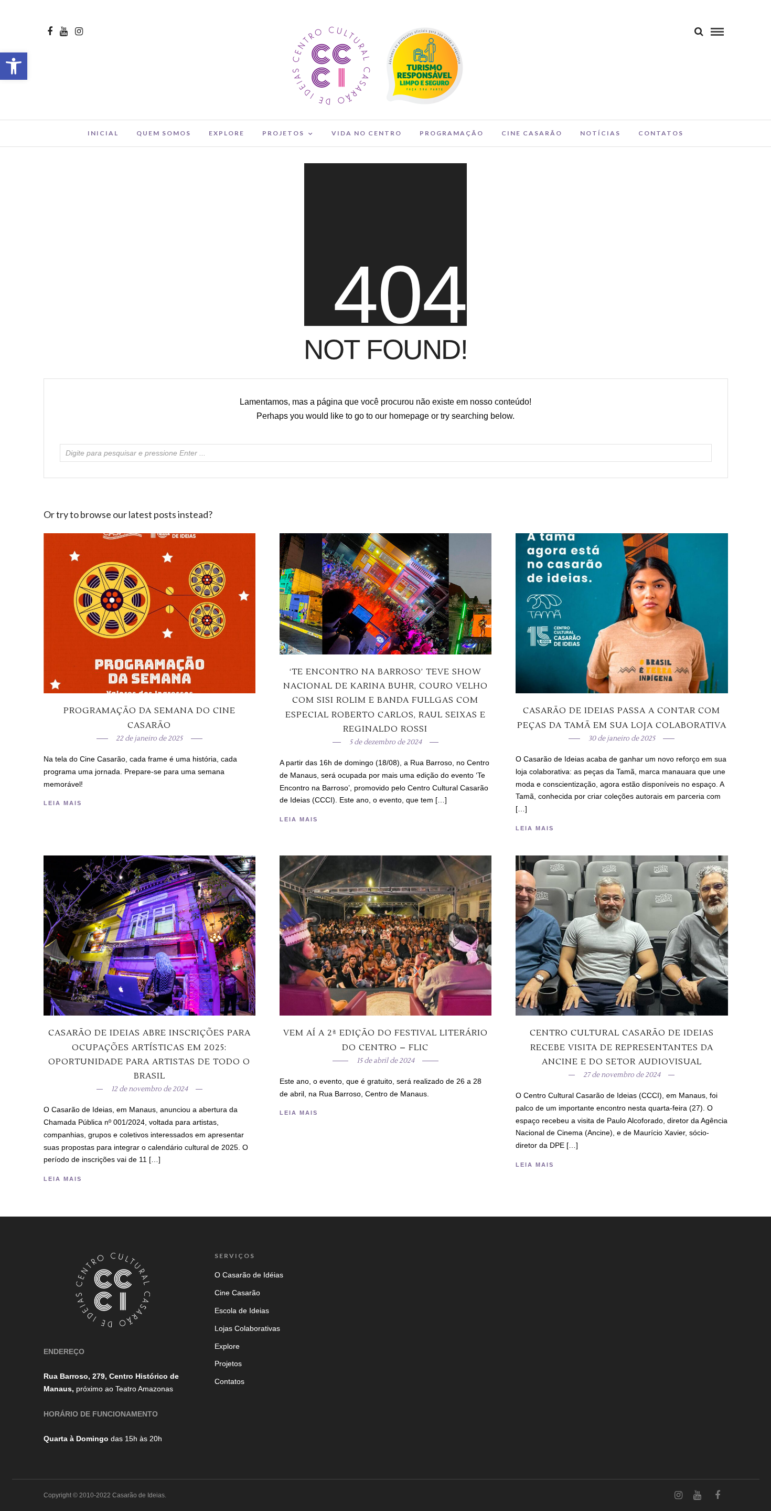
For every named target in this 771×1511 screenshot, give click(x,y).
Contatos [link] (660, 133)
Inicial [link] (103, 133)
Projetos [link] (283, 133)
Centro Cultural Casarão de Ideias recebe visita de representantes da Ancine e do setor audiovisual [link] (622, 1047)
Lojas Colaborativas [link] (247, 1328)
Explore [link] (226, 133)
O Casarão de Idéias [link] (249, 1275)
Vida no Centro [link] (366, 133)
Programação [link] (452, 133)
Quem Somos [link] (163, 133)
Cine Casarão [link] (531, 133)
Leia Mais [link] (535, 828)
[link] (13, 66)
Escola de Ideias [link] (242, 1310)
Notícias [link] (600, 133)
